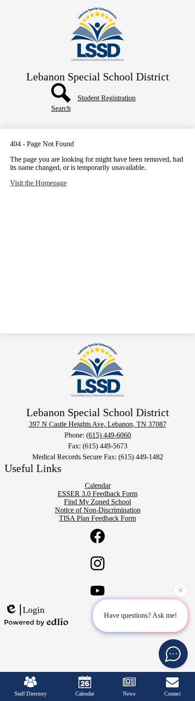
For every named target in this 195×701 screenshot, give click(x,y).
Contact (172, 694)
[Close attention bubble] (180, 590)
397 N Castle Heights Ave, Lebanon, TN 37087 (97, 424)
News (129, 694)
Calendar (84, 694)
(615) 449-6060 (108, 435)
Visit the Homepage (38, 183)
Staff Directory (31, 694)
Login (33, 610)
